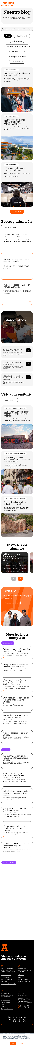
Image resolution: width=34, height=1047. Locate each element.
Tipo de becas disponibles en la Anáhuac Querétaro (17, 74)
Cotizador (20, 977)
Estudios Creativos (6, 977)
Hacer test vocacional (11, 603)
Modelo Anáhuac (5, 1002)
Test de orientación (23, 979)
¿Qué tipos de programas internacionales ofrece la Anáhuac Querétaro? (14, 121)
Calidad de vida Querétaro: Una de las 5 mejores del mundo (17, 503)
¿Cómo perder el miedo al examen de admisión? (14, 169)
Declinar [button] (21, 1043)
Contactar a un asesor (24, 981)
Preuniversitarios (17, 51)
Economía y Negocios (6, 979)
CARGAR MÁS (17, 211)
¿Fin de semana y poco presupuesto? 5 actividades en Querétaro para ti (17, 459)
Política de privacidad (12, 1040)
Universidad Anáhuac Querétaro (17, 46)
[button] (13, 1043)
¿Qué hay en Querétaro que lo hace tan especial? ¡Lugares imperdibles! (16, 413)
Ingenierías (4, 981)
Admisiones (21, 975)
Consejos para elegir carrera (17, 57)
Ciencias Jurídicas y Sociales (8, 984)
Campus (3, 1006)
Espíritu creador (17, 41)
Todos (8, 36)
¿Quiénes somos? (5, 1000)
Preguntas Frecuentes (7, 1009)
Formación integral (17, 62)
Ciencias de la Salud (6, 975)
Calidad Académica (22, 36)
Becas (2, 1004)
